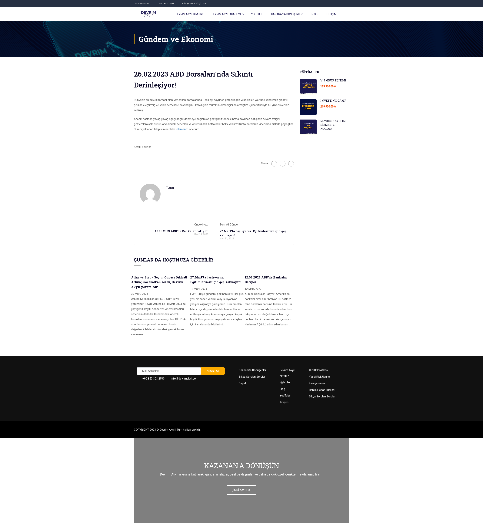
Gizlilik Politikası (318, 370)
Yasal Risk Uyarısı (319, 376)
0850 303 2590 (166, 3)
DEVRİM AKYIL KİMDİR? (189, 14)
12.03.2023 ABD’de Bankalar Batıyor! (181, 231)
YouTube (285, 395)
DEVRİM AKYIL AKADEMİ (226, 14)
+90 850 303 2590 (153, 378)
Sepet (242, 383)
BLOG (314, 14)
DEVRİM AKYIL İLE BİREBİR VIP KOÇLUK (333, 124)
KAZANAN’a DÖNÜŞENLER (287, 14)
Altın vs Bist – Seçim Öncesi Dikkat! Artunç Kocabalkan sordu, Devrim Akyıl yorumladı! (159, 282)
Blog (282, 389)
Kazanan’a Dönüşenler (252, 370)
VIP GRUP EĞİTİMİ (333, 80)
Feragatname (317, 383)
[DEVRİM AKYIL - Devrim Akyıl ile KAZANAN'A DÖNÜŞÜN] (148, 14)
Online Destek (141, 3)
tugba (170, 187)
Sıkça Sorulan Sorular (252, 376)
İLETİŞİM (331, 14)
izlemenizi (182, 129)
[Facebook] (274, 163)
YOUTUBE (257, 14)
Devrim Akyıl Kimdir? (287, 372)
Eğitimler (285, 382)
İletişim (284, 402)
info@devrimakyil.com (194, 3)
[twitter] (282, 163)
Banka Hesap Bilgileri (322, 390)
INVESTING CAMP (333, 100)
